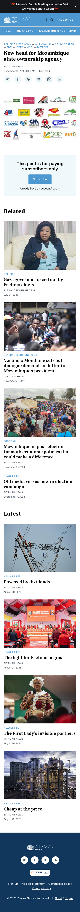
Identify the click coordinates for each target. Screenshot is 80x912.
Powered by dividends (27, 582)
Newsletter (12, 476)
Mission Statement (33, 883)
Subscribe (66, 19)
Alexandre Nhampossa (20, 290)
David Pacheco (14, 376)
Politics (9, 274)
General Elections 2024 (20, 355)
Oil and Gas (25, 31)
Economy (10, 441)
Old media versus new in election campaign (38, 484)
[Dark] (47, 20)
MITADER (42, 47)
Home (7, 31)
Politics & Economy (17, 44)
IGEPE (19, 47)
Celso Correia (65, 44)
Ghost (58, 898)
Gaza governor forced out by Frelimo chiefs (33, 282)
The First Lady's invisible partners (40, 733)
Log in (56, 188)
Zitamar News (13, 66)
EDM (9, 47)
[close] (76, 6)
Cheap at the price (23, 809)
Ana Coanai (43, 44)
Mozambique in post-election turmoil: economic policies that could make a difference (37, 452)
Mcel (30, 47)
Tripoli (69, 898)
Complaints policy (60, 883)
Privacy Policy (41, 888)
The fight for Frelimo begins (33, 658)
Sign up (13, 883)
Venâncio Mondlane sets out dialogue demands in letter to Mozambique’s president (34, 366)
